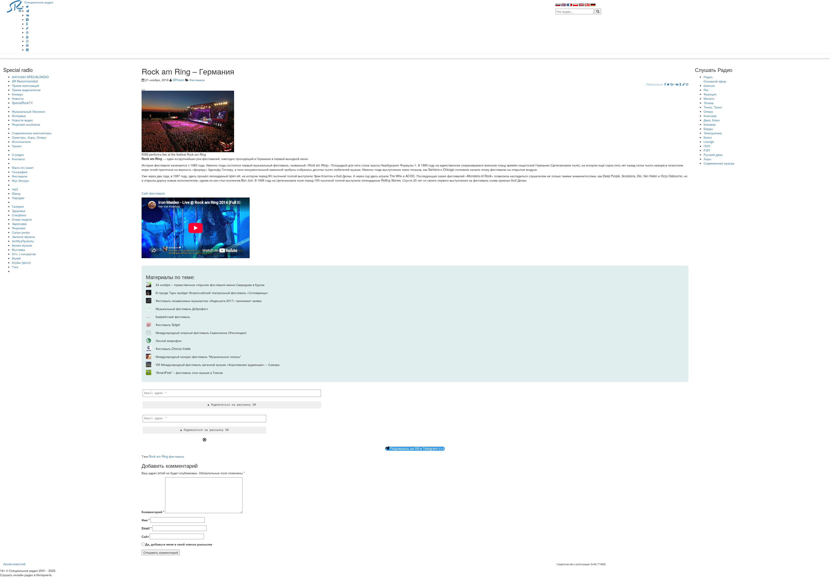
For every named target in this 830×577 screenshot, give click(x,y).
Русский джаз (713, 154)
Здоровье (18, 211)
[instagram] (27, 41)
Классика (710, 116)
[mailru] (27, 32)
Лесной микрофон (169, 340)
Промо (16, 146)
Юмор (16, 193)
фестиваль (176, 456)
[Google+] (672, 84)
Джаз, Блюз (712, 120)
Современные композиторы (31, 133)
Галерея (18, 206)
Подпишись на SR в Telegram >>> (417, 449)
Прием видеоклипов (26, 90)
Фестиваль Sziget (168, 324)
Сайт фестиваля (153, 193)
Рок (706, 90)
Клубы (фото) (21, 262)
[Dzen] (27, 19)
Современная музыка (719, 163)
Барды (708, 128)
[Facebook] (665, 84)
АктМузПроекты (23, 241)
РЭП (707, 150)
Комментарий (153, 512)
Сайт (145, 536)
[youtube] (27, 37)
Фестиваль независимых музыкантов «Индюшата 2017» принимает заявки (209, 301)
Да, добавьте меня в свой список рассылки (178, 544)
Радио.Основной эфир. (715, 79)
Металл (709, 98)
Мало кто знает (23, 167)
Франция (710, 94)
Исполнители (21, 141)
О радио (18, 154)
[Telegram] (27, 11)
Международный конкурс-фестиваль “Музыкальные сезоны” (198, 356)
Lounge (709, 141)
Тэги (15, 267)
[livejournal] (27, 28)
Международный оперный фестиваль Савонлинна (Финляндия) (201, 332)
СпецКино (19, 215)
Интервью (19, 116)
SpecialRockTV (22, 103)
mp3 (15, 189)
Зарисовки (19, 223)
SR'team (178, 80)
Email (147, 528)
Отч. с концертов (24, 254)
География (19, 172)
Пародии (18, 198)
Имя (146, 520)
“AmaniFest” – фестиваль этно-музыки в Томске (189, 372)
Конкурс (17, 94)
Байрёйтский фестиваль (173, 317)
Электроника (713, 133)
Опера (708, 111)
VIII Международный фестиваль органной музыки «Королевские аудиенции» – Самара (217, 364)
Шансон (709, 85)
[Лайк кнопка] (143, 89)
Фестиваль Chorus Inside (173, 348)
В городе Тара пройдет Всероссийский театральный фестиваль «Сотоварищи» (212, 293)
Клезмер (710, 124)
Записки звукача (23, 236)
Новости (18, 98)
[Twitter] (27, 6)
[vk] (27, 15)
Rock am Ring (158, 456)
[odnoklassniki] (27, 24)
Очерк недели (22, 219)
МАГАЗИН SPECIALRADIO (30, 77)
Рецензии (18, 228)
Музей (16, 258)
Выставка (18, 249)
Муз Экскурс (20, 180)
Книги (708, 137)
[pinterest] (27, 45)
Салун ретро (21, 232)
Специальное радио (38, 2)
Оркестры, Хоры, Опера (29, 137)
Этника (708, 103)
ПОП (707, 146)
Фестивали (19, 176)
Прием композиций (25, 85)
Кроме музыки (22, 245)
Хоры (707, 159)
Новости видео (22, 120)
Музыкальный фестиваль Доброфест (182, 309)
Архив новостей (14, 564)
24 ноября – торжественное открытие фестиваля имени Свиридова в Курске (210, 285)
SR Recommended (25, 81)
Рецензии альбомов (26, 124)
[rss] (27, 49)
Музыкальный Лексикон (28, 111)
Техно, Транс (713, 107)
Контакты (18, 159)
